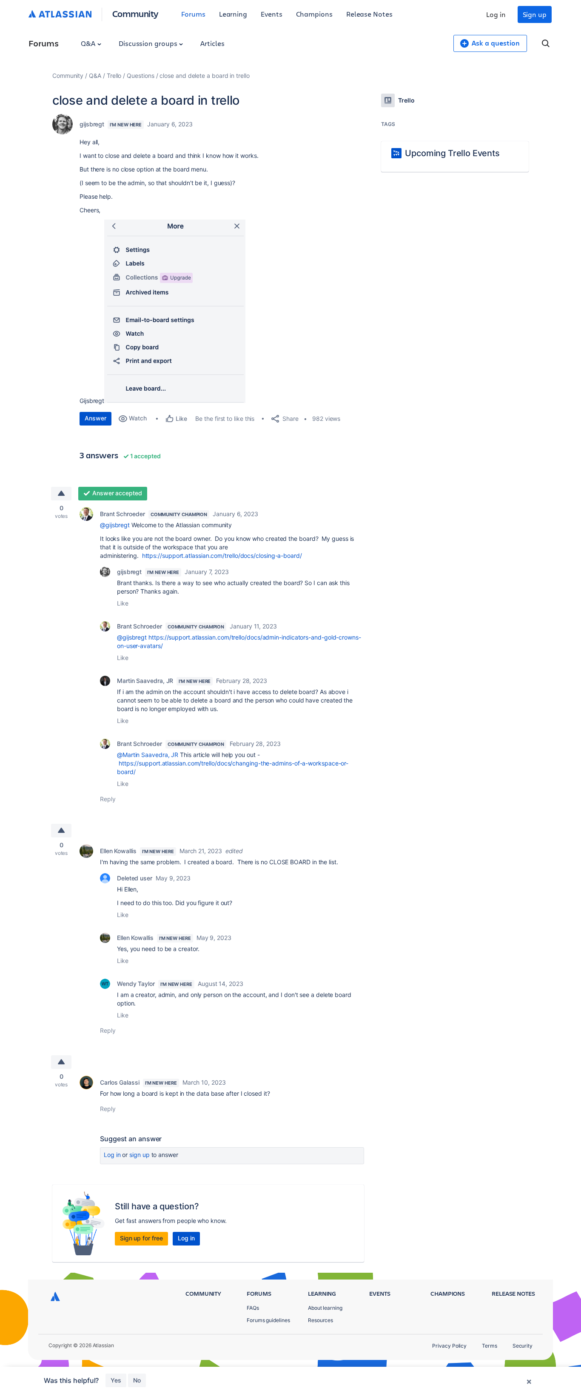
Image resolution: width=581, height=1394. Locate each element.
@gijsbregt (115, 524)
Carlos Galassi (120, 1082)
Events (271, 13)
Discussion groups (149, 43)
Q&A (89, 43)
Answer (95, 418)
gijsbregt (92, 124)
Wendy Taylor (136, 983)
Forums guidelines (268, 1320)
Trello (114, 75)
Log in (496, 14)
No (137, 1380)
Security (523, 1346)
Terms (489, 1346)
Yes (116, 1380)
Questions (140, 75)
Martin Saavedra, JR (145, 680)
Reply (108, 799)
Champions (314, 13)
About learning (325, 1308)
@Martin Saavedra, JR (147, 754)
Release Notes (369, 13)
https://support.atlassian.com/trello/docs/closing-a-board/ (222, 555)
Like (122, 603)
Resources (320, 1320)
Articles (212, 43)
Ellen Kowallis (118, 850)
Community (135, 13)
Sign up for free (141, 1238)
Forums (193, 13)
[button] (174, 311)
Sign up (535, 14)
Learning (233, 13)
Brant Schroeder (122, 513)
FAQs (253, 1308)
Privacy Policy (449, 1346)
